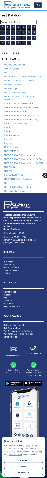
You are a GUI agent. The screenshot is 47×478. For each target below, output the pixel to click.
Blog (5, 297)
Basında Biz (8, 303)
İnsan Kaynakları (11, 270)
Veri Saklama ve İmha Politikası (17, 331)
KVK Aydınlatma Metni (13, 325)
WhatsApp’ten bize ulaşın (22, 239)
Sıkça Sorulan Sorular (13, 306)
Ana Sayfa (8, 261)
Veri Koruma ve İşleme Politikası (18, 333)
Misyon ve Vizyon (11, 267)
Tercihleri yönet (23, 472)
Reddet (23, 466)
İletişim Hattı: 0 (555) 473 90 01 (13, 371)
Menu (38, 5)
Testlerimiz (8, 300)
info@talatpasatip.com (13, 355)
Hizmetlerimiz (9, 291)
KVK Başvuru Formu (12, 328)
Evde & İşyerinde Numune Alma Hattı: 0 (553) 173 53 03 (33, 373)
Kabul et (23, 460)
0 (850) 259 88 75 (33, 353)
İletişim (6, 273)
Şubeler (6, 294)
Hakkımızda (8, 264)
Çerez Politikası (15, 454)
